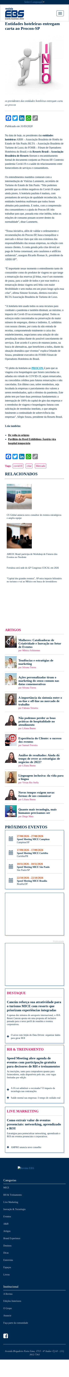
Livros (6, 1274)
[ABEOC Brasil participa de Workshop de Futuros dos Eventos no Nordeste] (34, 541)
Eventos (7, 1216)
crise (29, 465)
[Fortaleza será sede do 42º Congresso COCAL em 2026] (34, 565)
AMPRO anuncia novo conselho (26, 1147)
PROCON (37, 368)
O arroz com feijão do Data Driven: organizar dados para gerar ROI (35, 1036)
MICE (6, 1187)
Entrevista (8, 1260)
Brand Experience (11, 1238)
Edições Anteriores (12, 1301)
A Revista (7, 1294)
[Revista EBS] (19, 13)
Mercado (40, 465)
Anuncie (7, 1315)
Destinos (7, 1245)
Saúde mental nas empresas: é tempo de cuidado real (35, 1098)
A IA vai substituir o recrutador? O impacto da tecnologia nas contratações (33, 1090)
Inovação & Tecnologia (14, 1209)
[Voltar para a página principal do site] (34, 1168)
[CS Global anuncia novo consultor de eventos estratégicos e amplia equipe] (34, 502)
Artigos (6, 1231)
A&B (5, 1224)
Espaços (7, 1267)
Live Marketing (10, 1202)
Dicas (6, 1253)
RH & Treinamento (12, 1195)
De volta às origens (18, 435)
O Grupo (7, 1308)
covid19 (18, 465)
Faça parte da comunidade (15, 1323)
